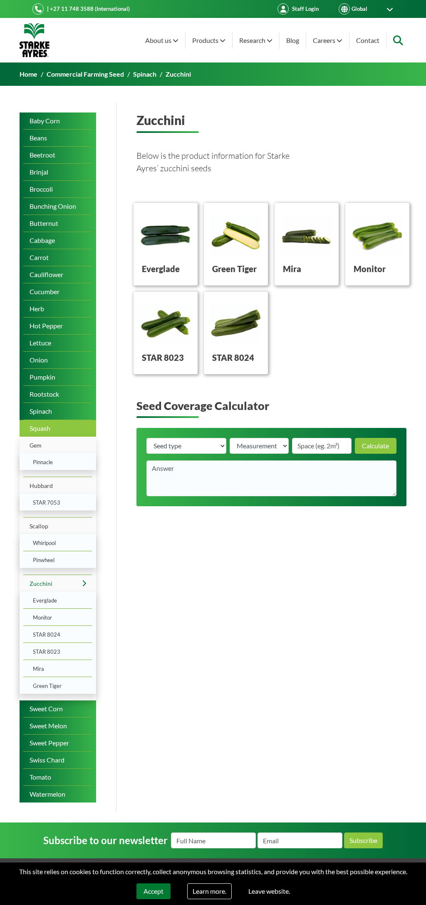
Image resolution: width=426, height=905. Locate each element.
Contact (367, 40)
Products (206, 40)
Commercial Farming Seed (85, 74)
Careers (325, 40)
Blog (292, 40)
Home (28, 74)
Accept (153, 891)
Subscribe (363, 840)
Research (253, 40)
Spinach (144, 74)
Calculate (375, 446)
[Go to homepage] (35, 40)
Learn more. (209, 891)
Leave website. (269, 891)
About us (159, 40)
